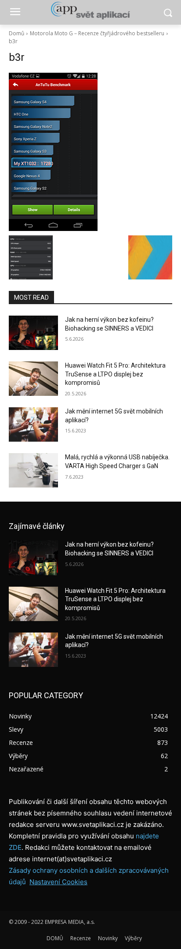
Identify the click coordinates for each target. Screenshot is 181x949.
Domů (16, 33)
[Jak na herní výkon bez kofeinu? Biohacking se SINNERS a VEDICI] (33, 333)
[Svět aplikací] (90, 10)
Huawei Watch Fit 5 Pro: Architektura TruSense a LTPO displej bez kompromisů (115, 374)
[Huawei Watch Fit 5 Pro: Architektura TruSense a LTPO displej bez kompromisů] (33, 378)
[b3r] (90, 152)
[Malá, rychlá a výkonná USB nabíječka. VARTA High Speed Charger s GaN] (33, 470)
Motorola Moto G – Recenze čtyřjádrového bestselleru (97, 33)
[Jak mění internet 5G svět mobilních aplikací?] (33, 424)
